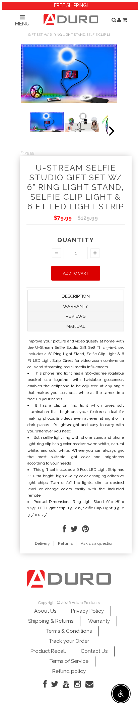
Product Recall (48, 651)
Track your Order (69, 641)
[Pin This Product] (85, 530)
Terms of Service (69, 661)
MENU (22, 24)
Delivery (42, 543)
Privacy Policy (87, 611)
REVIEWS (75, 316)
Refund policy (69, 671)
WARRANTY (75, 306)
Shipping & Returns (50, 621)
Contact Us (94, 651)
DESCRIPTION (76, 296)
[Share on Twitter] (74, 530)
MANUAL (75, 326)
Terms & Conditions (69, 631)
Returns (65, 543)
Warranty (99, 621)
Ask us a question (97, 543)
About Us (45, 611)
